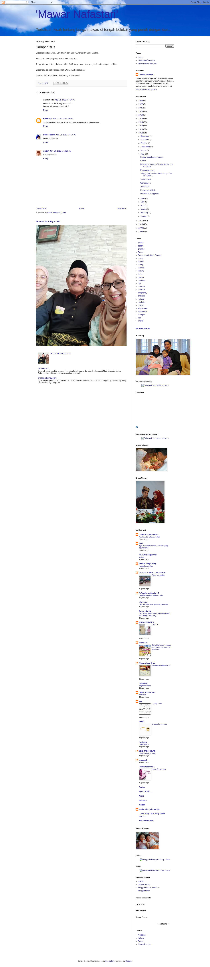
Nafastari (142, 935)
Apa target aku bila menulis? (149, 537)
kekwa (141, 557)
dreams (141, 249)
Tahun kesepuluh (158, 575)
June (143, 198)
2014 (141, 126)
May (143, 202)
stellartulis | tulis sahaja (149, 809)
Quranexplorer (144, 884)
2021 (141, 108)
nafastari (141, 286)
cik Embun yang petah (149, 194)
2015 (141, 122)
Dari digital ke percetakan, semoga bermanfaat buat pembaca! (161, 647)
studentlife (142, 311)
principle (141, 296)
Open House (144, 744)
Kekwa (141, 271)
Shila (141, 543)
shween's (143, 602)
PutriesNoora (49, 135)
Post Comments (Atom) (56, 213)
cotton (140, 246)
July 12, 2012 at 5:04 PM (66, 135)
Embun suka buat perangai (151, 157)
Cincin (143, 161)
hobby (140, 265)
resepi (140, 305)
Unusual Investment (159, 724)
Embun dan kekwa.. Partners (150, 255)
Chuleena (143, 683)
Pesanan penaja (147, 170)
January (144, 216)
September (145, 147)
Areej (141, 796)
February (145, 213)
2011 (141, 221)
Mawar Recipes (144, 944)
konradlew (109, 961)
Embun (141, 252)
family (140, 258)
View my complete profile (146, 90)
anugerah (143, 760)
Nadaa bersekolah (146, 566)
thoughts (141, 315)
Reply (45, 110)
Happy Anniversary (159, 769)
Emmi (141, 722)
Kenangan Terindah (146, 60)
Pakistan (141, 290)
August (144, 150)
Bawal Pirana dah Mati (147, 753)
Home (81, 208)
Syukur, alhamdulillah (47, 378)
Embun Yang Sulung (147, 564)
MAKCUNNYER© (146, 622)
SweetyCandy (145, 611)
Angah (46, 151)
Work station (145, 183)
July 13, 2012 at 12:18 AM (60, 151)
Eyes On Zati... (145, 791)
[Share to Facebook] (63, 83)
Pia (140, 701)
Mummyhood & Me (147, 663)
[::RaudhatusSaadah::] (149, 593)
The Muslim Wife (146, 821)
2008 (141, 231)
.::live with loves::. (147, 767)
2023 (141, 101)
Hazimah (143, 742)
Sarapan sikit (145, 179)
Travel (140, 321)
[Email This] (54, 83)
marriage (142, 280)
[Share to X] (60, 83)
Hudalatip (47, 119)
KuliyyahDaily (144, 891)
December (145, 136)
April (143, 205)
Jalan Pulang (43, 368)
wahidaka (142, 695)
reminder (142, 302)
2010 (141, 224)
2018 (141, 115)
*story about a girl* (147, 692)
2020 (141, 111)
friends (141, 261)
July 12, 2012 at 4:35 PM (62, 119)
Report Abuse (143, 328)
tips (139, 318)
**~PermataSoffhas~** (148, 535)
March (143, 209)
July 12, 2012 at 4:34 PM (65, 100)
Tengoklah (144, 187)
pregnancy (142, 293)
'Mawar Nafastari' (77, 14)
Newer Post (41, 208)
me (139, 283)
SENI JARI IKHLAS (147, 751)
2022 (141, 104)
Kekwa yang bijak (147, 190)
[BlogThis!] (57, 83)
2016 (141, 119)
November (145, 140)
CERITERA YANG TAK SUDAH (152, 573)
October (144, 143)
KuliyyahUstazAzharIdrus (148, 888)
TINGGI (155, 625)
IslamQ (141, 881)
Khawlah (143, 800)
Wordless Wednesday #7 (161, 665)
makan (141, 277)
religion (141, 299)
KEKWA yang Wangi (148, 555)
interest (141, 268)
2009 (141, 228)
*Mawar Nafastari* (147, 74)
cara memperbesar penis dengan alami (153, 604)
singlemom (142, 308)
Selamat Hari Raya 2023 (48, 221)
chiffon (141, 243)
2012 (141, 133)
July (143, 154)
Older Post (121, 208)
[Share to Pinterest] (66, 83)
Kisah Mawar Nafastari (147, 63)
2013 (141, 129)
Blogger (128, 961)
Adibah (142, 805)
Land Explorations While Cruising (151, 595)
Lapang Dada (157, 704)
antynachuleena (145, 686)
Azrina (142, 787)
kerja (140, 274)
